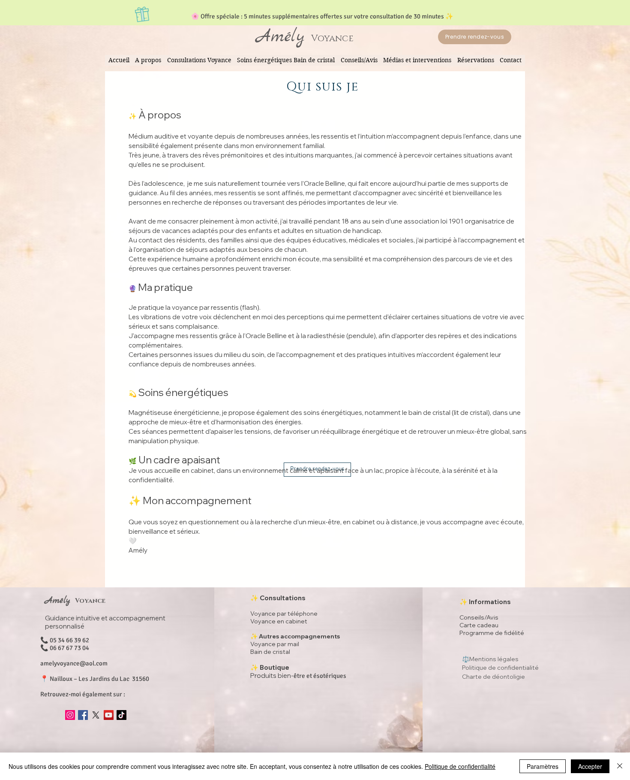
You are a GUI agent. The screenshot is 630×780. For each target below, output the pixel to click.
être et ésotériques (298, 676)
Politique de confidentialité (460, 766)
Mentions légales (494, 659)
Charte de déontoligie (493, 676)
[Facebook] (83, 715)
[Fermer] (620, 766)
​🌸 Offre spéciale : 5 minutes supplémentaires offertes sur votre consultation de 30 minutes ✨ (322, 16)
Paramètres (542, 766)
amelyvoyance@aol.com (74, 663)
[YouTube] (109, 715)
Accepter (590, 766)
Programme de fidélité (491, 633)
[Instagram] (70, 715)
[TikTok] (121, 715)
